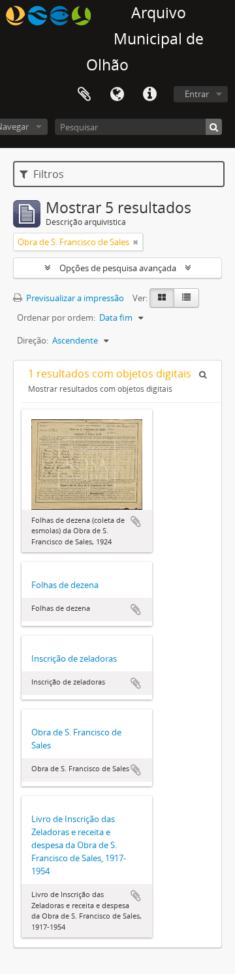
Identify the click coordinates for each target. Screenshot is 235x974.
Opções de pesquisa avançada (117, 268)
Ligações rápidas (149, 94)
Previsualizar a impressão (74, 298)
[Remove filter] (135, 241)
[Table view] (186, 298)
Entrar (197, 94)
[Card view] (161, 298)
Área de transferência (84, 94)
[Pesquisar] (214, 127)
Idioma (117, 94)
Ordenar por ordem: (56, 317)
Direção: (32, 340)
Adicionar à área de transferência (135, 521)
